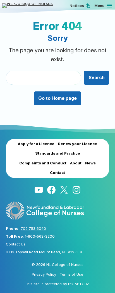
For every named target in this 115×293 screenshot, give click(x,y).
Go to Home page (57, 98)
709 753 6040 (33, 228)
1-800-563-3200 (40, 236)
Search (96, 77)
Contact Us (15, 244)
